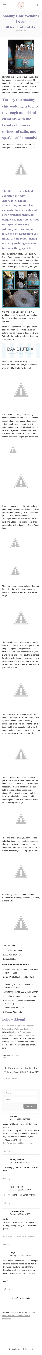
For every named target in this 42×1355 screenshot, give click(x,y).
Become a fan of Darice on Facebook (18, 1026)
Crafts (4, 1057)
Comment (30, 1106)
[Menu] (4, 5)
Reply (7, 1151)
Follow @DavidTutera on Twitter (16, 1029)
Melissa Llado (22, 31)
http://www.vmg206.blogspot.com (17, 1143)
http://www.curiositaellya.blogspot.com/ (20, 1236)
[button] (21, 1299)
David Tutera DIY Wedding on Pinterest (19, 1035)
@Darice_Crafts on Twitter (19, 1032)
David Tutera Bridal (18, 144)
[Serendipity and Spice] (21, 5)
